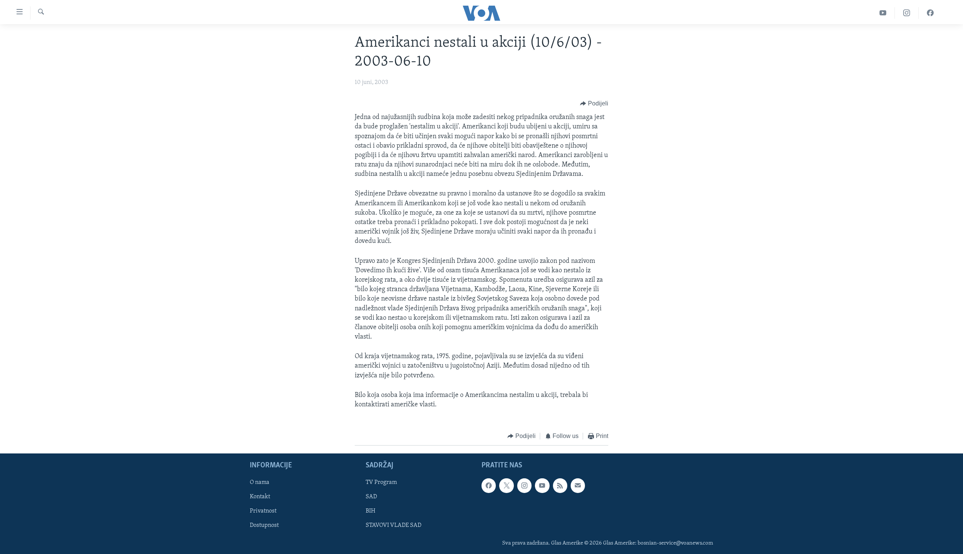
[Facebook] (930, 13)
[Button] (594, 103)
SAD (371, 497)
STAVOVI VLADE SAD (393, 525)
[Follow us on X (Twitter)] (506, 485)
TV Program (381, 482)
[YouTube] (883, 13)
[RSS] (560, 485)
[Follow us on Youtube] (542, 485)
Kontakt (260, 497)
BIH (370, 511)
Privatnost (263, 511)
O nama (259, 482)
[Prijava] (578, 485)
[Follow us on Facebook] (489, 485)
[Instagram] (907, 13)
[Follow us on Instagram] (524, 485)
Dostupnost (264, 525)
